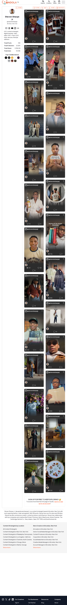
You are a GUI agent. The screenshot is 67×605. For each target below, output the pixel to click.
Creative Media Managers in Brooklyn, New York (47, 542)
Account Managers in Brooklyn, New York (45, 545)
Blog (42, 603)
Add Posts (61, 7)
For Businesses (33, 599)
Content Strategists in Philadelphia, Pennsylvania (17, 534)
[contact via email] (6, 28)
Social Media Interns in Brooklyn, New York (45, 539)
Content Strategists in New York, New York (15, 532)
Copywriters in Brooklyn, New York (43, 537)
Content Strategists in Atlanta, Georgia (14, 545)
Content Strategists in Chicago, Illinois (14, 542)
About (56, 603)
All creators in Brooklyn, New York (43, 529)
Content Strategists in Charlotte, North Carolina (17, 539)
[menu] (42, 11)
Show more (6, 547)
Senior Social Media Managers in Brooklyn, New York (48, 532)
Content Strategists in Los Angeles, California (16, 537)
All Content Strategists (10, 529)
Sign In (17, 603)
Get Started (31, 603)
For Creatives (19, 599)
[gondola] (9, 2)
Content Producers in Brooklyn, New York (45, 534)
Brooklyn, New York (12, 23)
